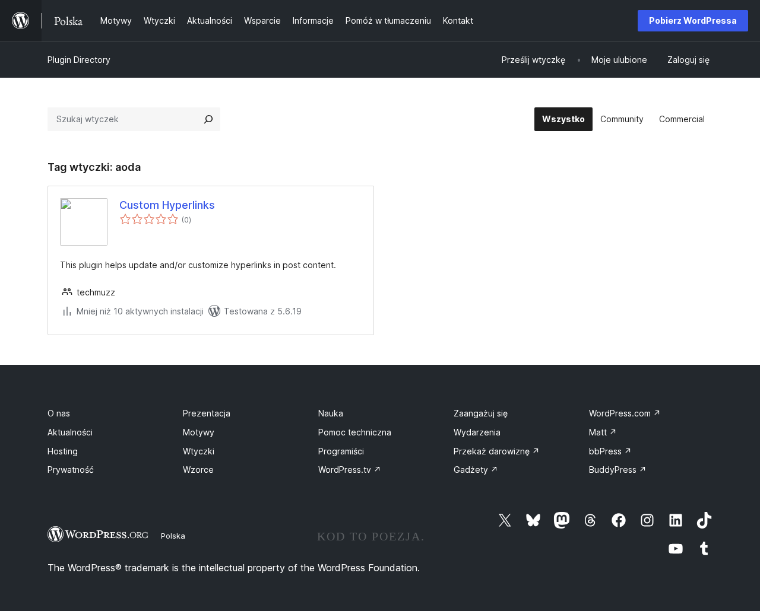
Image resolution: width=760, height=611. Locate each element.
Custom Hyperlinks (167, 205)
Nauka (330, 413)
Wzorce (198, 469)
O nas (59, 413)
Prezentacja (206, 413)
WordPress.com (625, 413)
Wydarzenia (477, 432)
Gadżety (476, 469)
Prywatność (71, 469)
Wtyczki (198, 451)
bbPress (610, 451)
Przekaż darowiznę (497, 451)
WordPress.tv (349, 469)
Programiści (341, 451)
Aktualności (70, 432)
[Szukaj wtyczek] (208, 119)
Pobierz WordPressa (693, 20)
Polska (173, 535)
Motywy (198, 432)
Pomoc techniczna (354, 432)
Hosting (63, 451)
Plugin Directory (79, 60)
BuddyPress (618, 469)
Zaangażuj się (481, 413)
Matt (603, 432)
